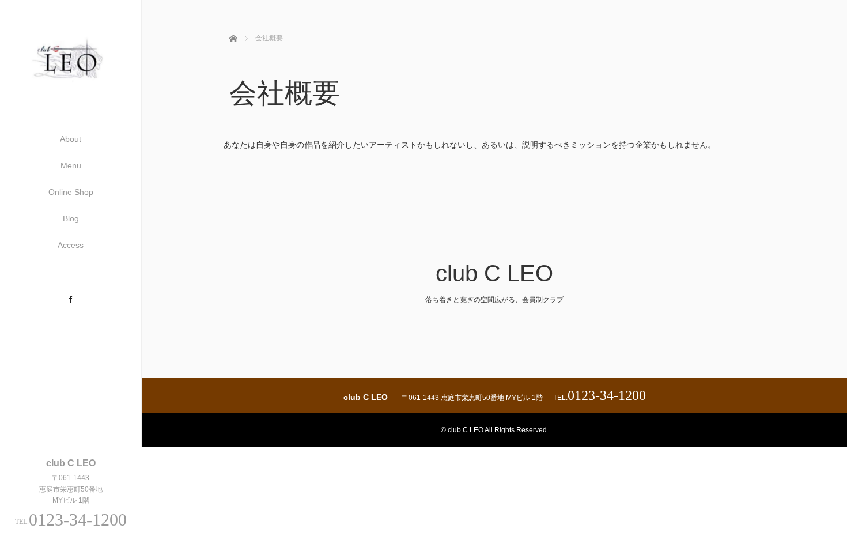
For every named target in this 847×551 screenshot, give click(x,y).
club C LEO (494, 273)
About (70, 139)
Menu (70, 165)
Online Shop (70, 192)
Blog (71, 218)
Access (71, 245)
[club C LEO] (70, 86)
